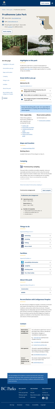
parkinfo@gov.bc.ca (38, 362)
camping (10, 27)
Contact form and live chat (40, 345)
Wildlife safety (25, 132)
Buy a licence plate (35, 395)
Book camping (7, 31)
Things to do (6, 80)
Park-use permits (23, 392)
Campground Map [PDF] (28, 148)
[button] (52, 3)
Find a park (9, 9)
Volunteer (33, 397)
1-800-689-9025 (37, 337)
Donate (32, 392)
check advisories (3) (13, 21)
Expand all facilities (25, 258)
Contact (5, 98)
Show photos (49, 52)
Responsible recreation (28, 127)
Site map (12, 405)
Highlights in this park (8, 64)
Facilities (5, 84)
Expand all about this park (27, 285)
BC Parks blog (45, 395)
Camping (5, 76)
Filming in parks (23, 395)
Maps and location (7, 72)
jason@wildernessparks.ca (40, 354)
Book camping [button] (45, 3)
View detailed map (16, 18)
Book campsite (47, 190)
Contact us (45, 392)
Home (3, 9)
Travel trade (22, 397)
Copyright (43, 405)
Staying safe (25, 125)
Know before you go (8, 68)
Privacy (27, 405)
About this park (7, 88)
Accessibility (35, 405)
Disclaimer (19, 405)
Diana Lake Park (28, 69)
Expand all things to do (26, 231)
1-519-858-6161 (37, 342)
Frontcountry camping (44, 120)
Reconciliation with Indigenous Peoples (8, 93)
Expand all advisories (25, 86)
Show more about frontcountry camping (30, 185)
